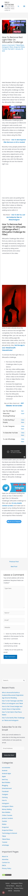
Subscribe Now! (9, 755)
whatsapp (5, 845)
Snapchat (5, 827)
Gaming (5, 797)
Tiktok (4, 836)
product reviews (7, 818)
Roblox (4, 824)
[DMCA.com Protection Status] (6, 875)
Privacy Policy (6, 868)
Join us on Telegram (15, 521)
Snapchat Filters (19, 47)
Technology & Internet (9, 833)
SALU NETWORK (9, 3)
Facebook (5, 791)
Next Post (14, 566)
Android (4, 770)
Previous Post (14, 562)
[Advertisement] (14, 67)
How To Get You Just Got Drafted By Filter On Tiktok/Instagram (15, 217)
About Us (5, 856)
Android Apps (6, 773)
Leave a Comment (8, 45)
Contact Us (6, 862)
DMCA (4, 865)
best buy (5, 779)
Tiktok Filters (20, 45)
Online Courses (7, 815)
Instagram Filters (16, 883)
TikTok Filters (10, 886)
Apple (4, 776)
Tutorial (4, 49)
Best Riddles (6, 782)
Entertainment (7, 788)
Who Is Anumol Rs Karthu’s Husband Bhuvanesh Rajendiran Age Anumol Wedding (12, 695)
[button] (18, 6)
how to (4, 800)
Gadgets (5, 794)
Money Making (7, 809)
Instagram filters (7, 47)
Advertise (5, 859)
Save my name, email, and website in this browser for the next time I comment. (14, 636)
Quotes (4, 821)
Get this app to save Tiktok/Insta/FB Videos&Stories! (13, 347)
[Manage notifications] (3, 892)
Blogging (5, 785)
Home (7, 883)
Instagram (5, 803)
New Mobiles (6, 812)
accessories (6, 768)
